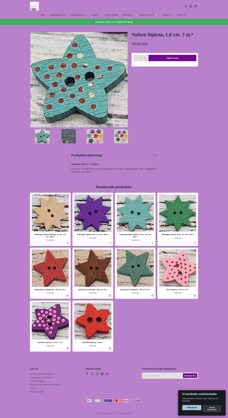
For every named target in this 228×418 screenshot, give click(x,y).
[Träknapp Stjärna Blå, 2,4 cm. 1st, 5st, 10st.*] (152, 242)
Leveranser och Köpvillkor (41, 377)
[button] (124, 80)
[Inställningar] (190, 6)
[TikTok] (107, 374)
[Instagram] (97, 374)
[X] (92, 374)
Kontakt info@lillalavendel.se (42, 374)
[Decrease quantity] (135, 58)
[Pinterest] (102, 374)
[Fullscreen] (79, 79)
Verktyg (33, 388)
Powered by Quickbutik (124, 413)
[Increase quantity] (144, 58)
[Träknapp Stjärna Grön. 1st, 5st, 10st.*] (195, 242)
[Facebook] (87, 374)
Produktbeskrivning (86, 155)
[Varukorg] (195, 6)
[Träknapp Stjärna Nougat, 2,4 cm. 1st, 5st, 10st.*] (67, 242)
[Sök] (185, 6)
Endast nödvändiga (212, 409)
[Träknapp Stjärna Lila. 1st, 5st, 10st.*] (110, 242)
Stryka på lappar (37, 381)
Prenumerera (190, 375)
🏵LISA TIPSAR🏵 (36, 392)
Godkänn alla (192, 408)
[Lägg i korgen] (67, 295)
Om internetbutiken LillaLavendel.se (45, 384)
